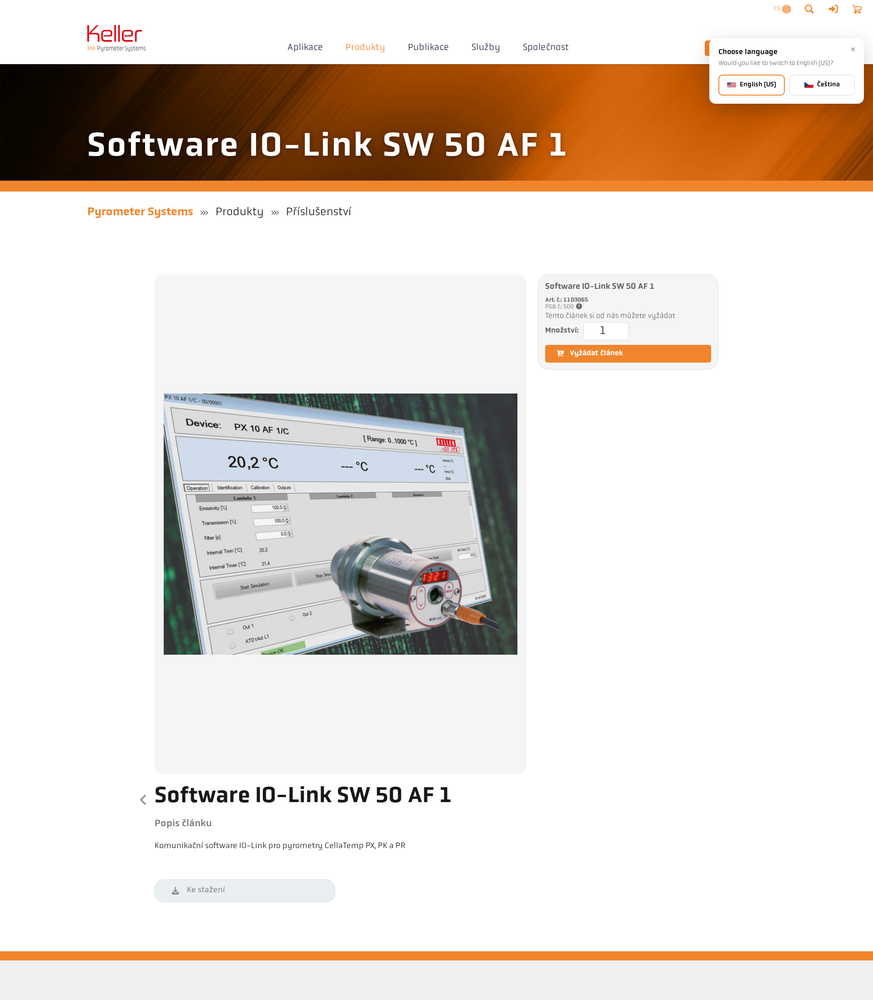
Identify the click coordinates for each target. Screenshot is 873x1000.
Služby (486, 47)
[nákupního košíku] (857, 9)
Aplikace (305, 47)
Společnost (546, 47)
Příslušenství (318, 212)
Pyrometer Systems (140, 212)
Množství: (562, 330)
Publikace (428, 47)
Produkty (365, 47)
